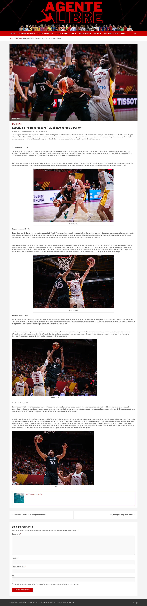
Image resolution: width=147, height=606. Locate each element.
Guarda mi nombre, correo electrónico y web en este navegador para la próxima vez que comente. (47, 584)
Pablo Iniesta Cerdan (30, 131)
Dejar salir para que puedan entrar (121, 515)
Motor (96, 33)
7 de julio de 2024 (17, 131)
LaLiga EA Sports (25, 33)
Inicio (13, 33)
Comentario (16, 534)
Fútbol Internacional (65, 33)
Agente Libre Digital (27, 602)
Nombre (15, 558)
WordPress (70, 602)
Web (13, 575)
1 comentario (42, 131)
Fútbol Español (44, 33)
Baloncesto (84, 33)
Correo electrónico (19, 567)
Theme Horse (47, 602)
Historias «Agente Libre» (114, 33)
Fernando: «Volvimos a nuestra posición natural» (30, 515)
